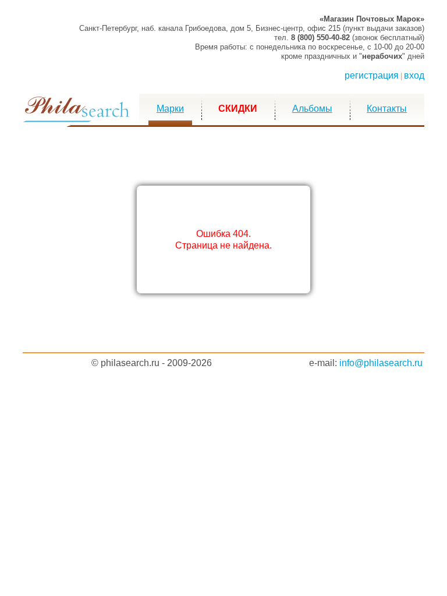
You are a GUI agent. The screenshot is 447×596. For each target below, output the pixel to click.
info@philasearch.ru (381, 363)
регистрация (372, 75)
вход (414, 75)
